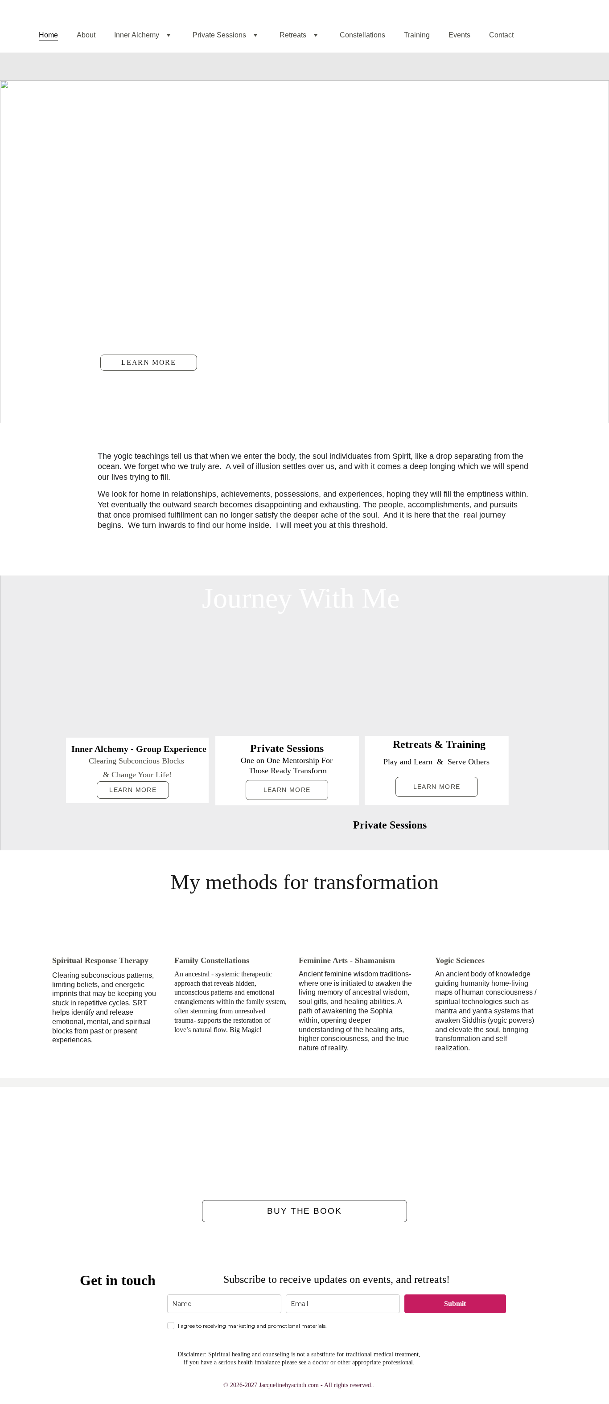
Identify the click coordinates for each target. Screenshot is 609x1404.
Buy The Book (304, 1211)
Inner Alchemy (136, 35)
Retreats (293, 35)
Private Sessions (219, 35)
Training (417, 35)
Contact (501, 35)
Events (459, 35)
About (86, 35)
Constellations (362, 35)
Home (48, 35)
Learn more (148, 362)
